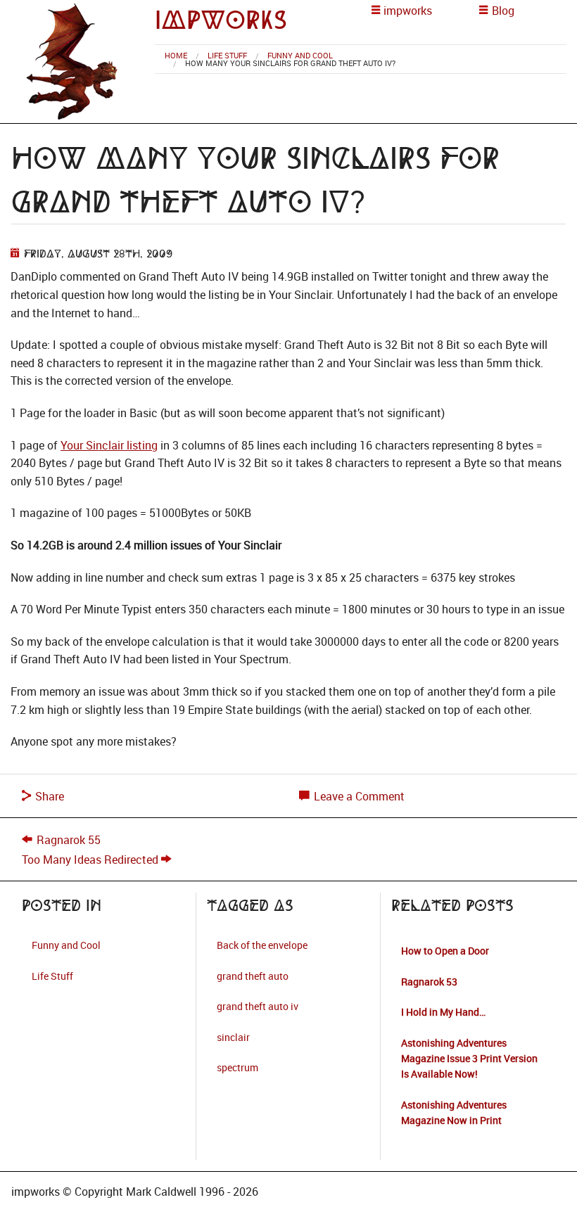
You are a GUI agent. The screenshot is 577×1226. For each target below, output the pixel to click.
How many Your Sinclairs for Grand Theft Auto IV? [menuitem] (290, 63)
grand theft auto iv (257, 1006)
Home (176, 55)
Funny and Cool (300, 55)
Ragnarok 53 (429, 981)
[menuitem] (176, 55)
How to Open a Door (445, 950)
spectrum (237, 1067)
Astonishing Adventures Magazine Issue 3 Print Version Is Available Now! (469, 1058)
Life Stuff (227, 55)
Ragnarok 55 (69, 840)
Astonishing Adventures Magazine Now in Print (454, 1112)
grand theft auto (252, 976)
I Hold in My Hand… (443, 1012)
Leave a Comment (358, 796)
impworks (221, 20)
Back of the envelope (262, 945)
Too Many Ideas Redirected (90, 859)
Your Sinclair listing (109, 445)
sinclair (233, 1037)
